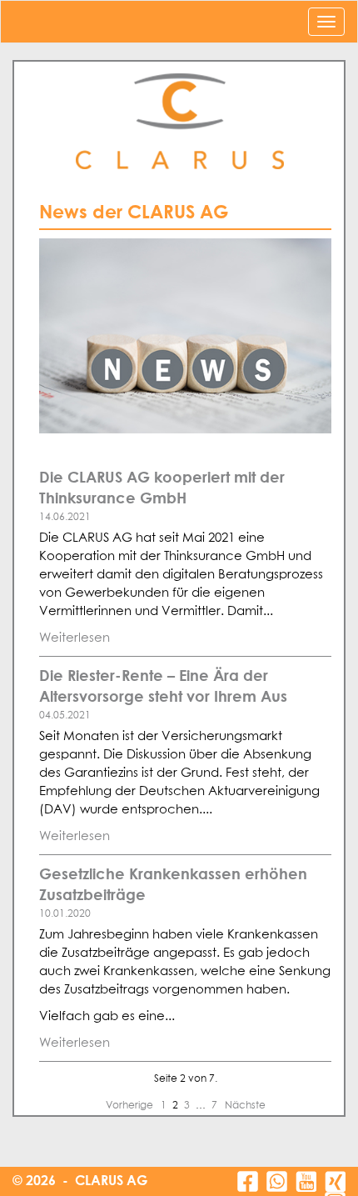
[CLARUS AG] (179, 122)
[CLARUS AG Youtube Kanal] (306, 1181)
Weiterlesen (74, 638)
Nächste (245, 1106)
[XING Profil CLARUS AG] (335, 1181)
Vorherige (131, 1106)
